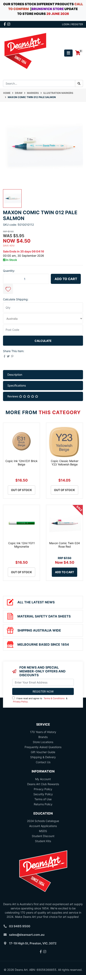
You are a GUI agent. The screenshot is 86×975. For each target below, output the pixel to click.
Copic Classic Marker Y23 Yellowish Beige (64, 462)
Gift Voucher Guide (43, 752)
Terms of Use (43, 799)
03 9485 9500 (19, 926)
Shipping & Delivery (43, 757)
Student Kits (43, 841)
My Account (43, 779)
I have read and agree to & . (40, 700)
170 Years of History (43, 732)
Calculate (43, 340)
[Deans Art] (25, 52)
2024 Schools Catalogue (43, 821)
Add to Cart (66, 279)
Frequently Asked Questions (43, 747)
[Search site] (79, 83)
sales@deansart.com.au (26, 935)
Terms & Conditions (54, 698)
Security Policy (43, 794)
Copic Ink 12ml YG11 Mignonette (21, 544)
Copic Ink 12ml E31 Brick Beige (21, 462)
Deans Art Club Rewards (43, 784)
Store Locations (43, 742)
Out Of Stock (21, 490)
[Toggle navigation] (68, 53)
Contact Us (43, 762)
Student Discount (43, 836)
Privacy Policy (20, 701)
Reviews (13, 396)
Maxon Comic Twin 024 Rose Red (64, 544)
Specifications (16, 385)
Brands (43, 737)
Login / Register (72, 24)
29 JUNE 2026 (57, 14)
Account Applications (43, 826)
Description (14, 374)
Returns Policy (43, 804)
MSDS (43, 831)
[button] (8, 289)
